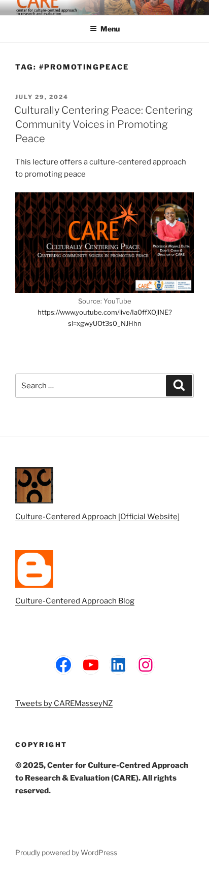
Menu (110, 28)
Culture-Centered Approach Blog (74, 600)
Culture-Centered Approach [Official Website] (97, 516)
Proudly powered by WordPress (66, 852)
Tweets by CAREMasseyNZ (64, 703)
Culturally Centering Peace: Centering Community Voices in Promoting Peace (103, 124)
